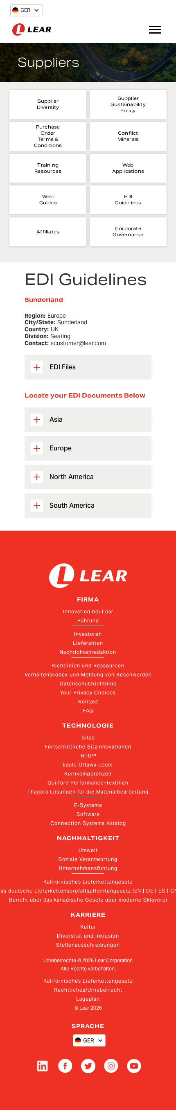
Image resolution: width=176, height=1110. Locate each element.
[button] (21, 10)
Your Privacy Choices (88, 693)
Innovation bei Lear (88, 611)
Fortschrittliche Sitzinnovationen (88, 747)
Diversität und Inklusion (88, 936)
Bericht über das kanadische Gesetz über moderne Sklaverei (88, 900)
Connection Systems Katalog (88, 823)
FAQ (88, 711)
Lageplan (88, 999)
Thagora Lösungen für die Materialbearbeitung (88, 792)
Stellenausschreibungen (88, 945)
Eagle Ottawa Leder (88, 765)
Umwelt (88, 850)
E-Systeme (88, 805)
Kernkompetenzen (88, 774)
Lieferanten (88, 643)
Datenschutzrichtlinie (88, 683)
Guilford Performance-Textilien (88, 783)
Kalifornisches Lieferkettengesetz (88, 882)
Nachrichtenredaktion (88, 652)
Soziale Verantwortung (88, 859)
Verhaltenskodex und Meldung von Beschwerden (88, 674)
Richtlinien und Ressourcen (88, 665)
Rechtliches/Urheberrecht (88, 990)
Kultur (88, 927)
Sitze (88, 738)
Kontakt (88, 702)
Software (88, 814)
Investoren (88, 634)
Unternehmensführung (88, 868)
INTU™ (88, 756)
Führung (88, 620)
